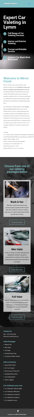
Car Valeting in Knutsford (12, 394)
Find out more (17, 222)
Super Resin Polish (10, 365)
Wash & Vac (8, 344)
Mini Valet (8, 347)
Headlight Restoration (11, 374)
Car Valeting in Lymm (11, 400)
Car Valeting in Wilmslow (12, 391)
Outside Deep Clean (10, 353)
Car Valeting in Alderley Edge (13, 388)
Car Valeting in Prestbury (12, 397)
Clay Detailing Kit (10, 377)
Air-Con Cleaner (9, 368)
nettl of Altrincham (20, 414)
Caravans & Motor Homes (12, 356)
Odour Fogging (9, 380)
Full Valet (7, 350)
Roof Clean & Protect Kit (12, 371)
